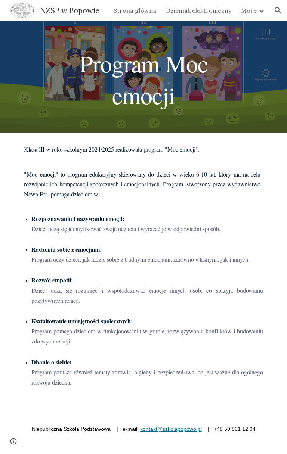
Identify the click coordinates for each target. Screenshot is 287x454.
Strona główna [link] (135, 10)
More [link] (249, 10)
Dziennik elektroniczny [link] (198, 10)
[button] (278, 10)
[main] (143, 77)
